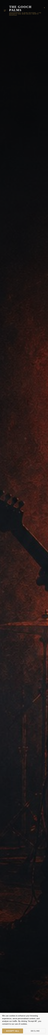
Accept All (12, 1031)
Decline (35, 1031)
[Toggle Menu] (5, 10)
